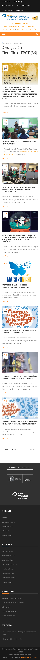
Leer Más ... (5, 113)
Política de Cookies (8, 616)
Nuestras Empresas (8, 522)
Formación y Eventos (9, 578)
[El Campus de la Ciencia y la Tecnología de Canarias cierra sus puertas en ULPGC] (20, 362)
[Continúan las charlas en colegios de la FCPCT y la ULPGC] (20, 128)
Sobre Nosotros (7, 526)
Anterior (13, 450)
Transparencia (22, 29)
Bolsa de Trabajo (8, 29)
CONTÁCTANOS (6, 2)
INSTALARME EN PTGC (20, 23)
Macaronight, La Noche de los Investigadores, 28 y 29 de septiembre (17, 286)
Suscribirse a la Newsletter (20, 467)
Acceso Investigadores (24, 5)
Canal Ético (33, 29)
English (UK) (19, 11)
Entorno (4, 518)
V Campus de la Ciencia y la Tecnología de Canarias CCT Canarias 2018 (19, 332)
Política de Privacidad (9, 611)
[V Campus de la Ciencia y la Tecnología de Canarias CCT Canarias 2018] (20, 317)
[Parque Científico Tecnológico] (20, 17)
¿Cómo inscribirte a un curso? (12, 598)
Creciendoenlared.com (29, 657)
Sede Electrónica (28, 27)
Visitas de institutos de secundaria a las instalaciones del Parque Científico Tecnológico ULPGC (19, 189)
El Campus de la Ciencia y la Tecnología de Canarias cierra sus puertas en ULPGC (19, 377)
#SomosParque (7, 535)
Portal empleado (7, 569)
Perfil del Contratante (11, 27)
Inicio (6, 450)
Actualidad (5, 531)
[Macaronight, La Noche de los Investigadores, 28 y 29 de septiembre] (20, 271)
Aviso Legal (5, 607)
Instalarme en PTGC (8, 556)
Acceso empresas (8, 573)
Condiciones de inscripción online (13, 603)
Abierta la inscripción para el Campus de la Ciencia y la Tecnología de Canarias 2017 (20, 423)
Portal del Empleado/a (8, 5)
